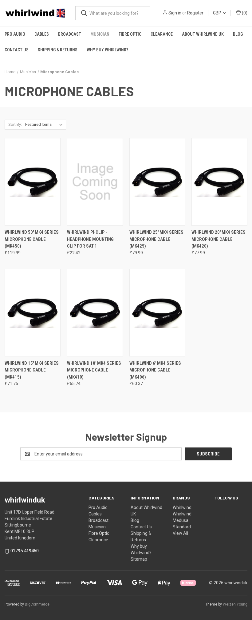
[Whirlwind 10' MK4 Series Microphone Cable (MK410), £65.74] (95, 312)
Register (195, 12)
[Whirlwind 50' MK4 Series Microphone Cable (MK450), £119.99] (32, 182)
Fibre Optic (130, 34)
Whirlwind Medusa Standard (182, 520)
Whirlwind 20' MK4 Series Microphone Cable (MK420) (218, 239)
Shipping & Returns (57, 49)
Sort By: (15, 124)
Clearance (162, 34)
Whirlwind (182, 507)
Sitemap (139, 559)
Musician (99, 34)
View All (180, 533)
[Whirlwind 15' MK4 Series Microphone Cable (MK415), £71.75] (32, 312)
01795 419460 (24, 551)
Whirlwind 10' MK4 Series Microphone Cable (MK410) (94, 370)
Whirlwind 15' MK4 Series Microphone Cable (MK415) (32, 370)
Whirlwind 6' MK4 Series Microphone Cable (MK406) (155, 370)
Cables (41, 34)
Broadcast (69, 34)
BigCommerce (37, 604)
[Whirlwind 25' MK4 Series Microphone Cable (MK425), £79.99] (157, 182)
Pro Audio (15, 34)
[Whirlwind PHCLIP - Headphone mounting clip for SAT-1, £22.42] (95, 182)
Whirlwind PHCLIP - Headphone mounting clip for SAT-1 (90, 239)
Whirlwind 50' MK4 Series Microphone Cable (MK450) (32, 239)
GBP (217, 12)
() (244, 12)
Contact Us (17, 49)
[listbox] (45, 124)
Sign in (174, 12)
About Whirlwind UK (203, 34)
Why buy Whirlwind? (107, 49)
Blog (238, 34)
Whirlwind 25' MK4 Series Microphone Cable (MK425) (156, 239)
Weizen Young (235, 604)
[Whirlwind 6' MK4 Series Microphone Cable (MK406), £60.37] (157, 312)
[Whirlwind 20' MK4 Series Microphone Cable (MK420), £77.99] (219, 182)
